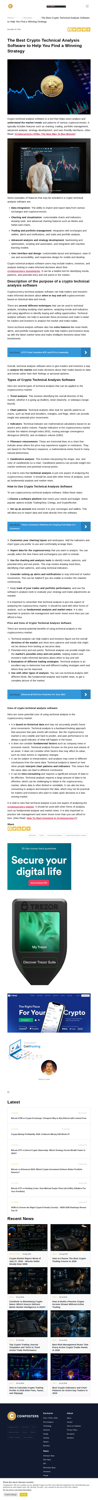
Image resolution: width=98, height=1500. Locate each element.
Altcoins (27, 17)
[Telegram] (84, 29)
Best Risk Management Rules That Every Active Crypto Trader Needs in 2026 (70, 1347)
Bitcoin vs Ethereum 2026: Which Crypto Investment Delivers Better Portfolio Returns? (46, 1170)
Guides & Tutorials (14, 1437)
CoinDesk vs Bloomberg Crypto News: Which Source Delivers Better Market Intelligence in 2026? (27, 1304)
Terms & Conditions (74, 1426)
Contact (69, 1422)
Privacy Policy (72, 1430)
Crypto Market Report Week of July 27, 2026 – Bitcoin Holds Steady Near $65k (25, 1261)
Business (46, 1446)
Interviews (47, 1471)
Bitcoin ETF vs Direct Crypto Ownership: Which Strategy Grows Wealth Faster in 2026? (48, 1151)
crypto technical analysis (54, 835)
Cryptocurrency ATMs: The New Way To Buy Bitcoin (45, 134)
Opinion (46, 1442)
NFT (33, 1427)
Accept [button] (23, 1494)
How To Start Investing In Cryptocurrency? (51, 818)
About (69, 1418)
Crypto (41, 835)
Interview (46, 1430)
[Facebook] (70, 29)
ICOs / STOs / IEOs (50, 1418)
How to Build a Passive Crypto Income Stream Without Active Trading (68, 1304)
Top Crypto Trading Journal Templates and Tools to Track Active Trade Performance (24, 1347)
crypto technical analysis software (76, 835)
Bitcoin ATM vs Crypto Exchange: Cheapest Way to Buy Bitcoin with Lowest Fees (48, 1118)
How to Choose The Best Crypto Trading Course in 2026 (69, 1259)
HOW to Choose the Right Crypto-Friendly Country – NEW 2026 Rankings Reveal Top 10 (48, 1209)
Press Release (28, 1437)
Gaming (46, 1438)
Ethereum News (13, 1427)
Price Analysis (48, 1422)
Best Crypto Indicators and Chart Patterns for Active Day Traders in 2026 (70, 1390)
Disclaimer (70, 1434)
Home (10, 17)
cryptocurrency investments (23, 271)
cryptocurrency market (20, 806)
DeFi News (25, 1427)
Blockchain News (14, 1432)
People (45, 1434)
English (52, 6)
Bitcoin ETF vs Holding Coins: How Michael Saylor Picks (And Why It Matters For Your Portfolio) (48, 1189)
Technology (47, 1426)
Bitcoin (25, 1432)
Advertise (70, 1438)
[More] (88, 29)
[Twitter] (74, 29)
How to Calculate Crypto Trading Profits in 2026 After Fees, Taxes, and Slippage (26, 1390)
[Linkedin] (79, 29)
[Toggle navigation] (87, 6)
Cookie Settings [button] (10, 1494)
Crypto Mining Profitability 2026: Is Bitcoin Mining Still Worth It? (40, 1134)
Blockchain (32, 835)
